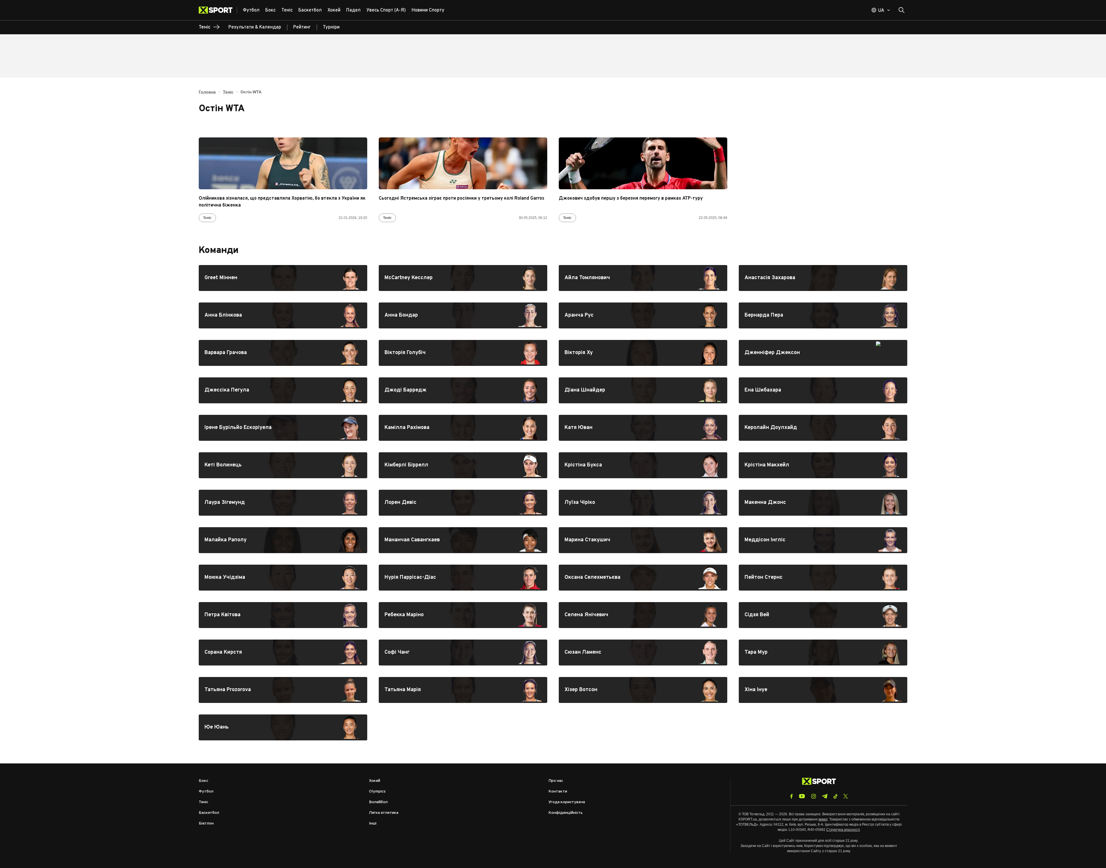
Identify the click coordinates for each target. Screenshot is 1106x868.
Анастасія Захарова (823, 278)
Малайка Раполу (283, 540)
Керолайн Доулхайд (823, 428)
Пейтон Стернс (823, 578)
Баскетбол (209, 812)
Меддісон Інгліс (823, 540)
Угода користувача (566, 802)
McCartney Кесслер (463, 278)
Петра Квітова (283, 615)
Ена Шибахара (823, 390)
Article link (283, 163)
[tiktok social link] (835, 796)
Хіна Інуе (823, 690)
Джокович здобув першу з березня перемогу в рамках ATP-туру (631, 198)
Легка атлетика (383, 812)
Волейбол (378, 802)
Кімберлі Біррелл (463, 465)
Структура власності (843, 830)
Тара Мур (823, 652)
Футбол (206, 791)
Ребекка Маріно (463, 615)
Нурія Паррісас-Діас (463, 578)
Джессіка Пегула (283, 390)
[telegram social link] (824, 796)
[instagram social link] (813, 796)
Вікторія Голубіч (463, 353)
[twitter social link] (845, 796)
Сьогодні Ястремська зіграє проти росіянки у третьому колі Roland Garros (461, 198)
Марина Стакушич (643, 540)
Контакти (557, 791)
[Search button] (901, 10)
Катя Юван (643, 428)
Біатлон (206, 823)
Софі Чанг (463, 652)
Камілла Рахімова (463, 428)
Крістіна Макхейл (823, 465)
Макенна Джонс (823, 503)
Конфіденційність (565, 812)
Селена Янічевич (643, 615)
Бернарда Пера (823, 315)
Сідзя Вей (823, 615)
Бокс (203, 780)
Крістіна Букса (643, 465)
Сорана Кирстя (283, 652)
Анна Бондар (463, 315)
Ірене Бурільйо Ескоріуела (283, 428)
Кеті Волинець (283, 465)
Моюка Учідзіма (283, 578)
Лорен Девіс (463, 503)
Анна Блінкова (283, 315)
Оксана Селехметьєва (643, 578)
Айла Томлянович (643, 278)
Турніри (331, 27)
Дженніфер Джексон (823, 353)
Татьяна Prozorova (283, 690)
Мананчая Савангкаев (463, 540)
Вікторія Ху (643, 353)
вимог (823, 819)
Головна (207, 92)
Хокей (374, 780)
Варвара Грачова (283, 353)
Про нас (555, 780)
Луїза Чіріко (643, 503)
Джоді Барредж (463, 390)
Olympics (377, 791)
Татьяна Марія (463, 690)
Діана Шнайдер (643, 390)
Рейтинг (302, 27)
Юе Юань (283, 727)
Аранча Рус (643, 315)
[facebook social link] (791, 796)
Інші (372, 823)
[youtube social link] (802, 796)
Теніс (228, 92)
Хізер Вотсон (643, 690)
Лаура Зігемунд (283, 503)
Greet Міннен (283, 278)
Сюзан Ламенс (643, 652)
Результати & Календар (254, 27)
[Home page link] (218, 10)
